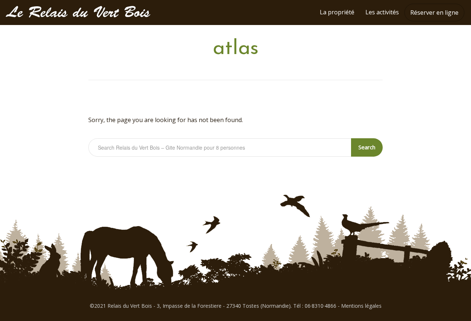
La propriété (337, 12)
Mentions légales (361, 305)
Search (366, 147)
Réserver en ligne (434, 12)
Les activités (382, 12)
